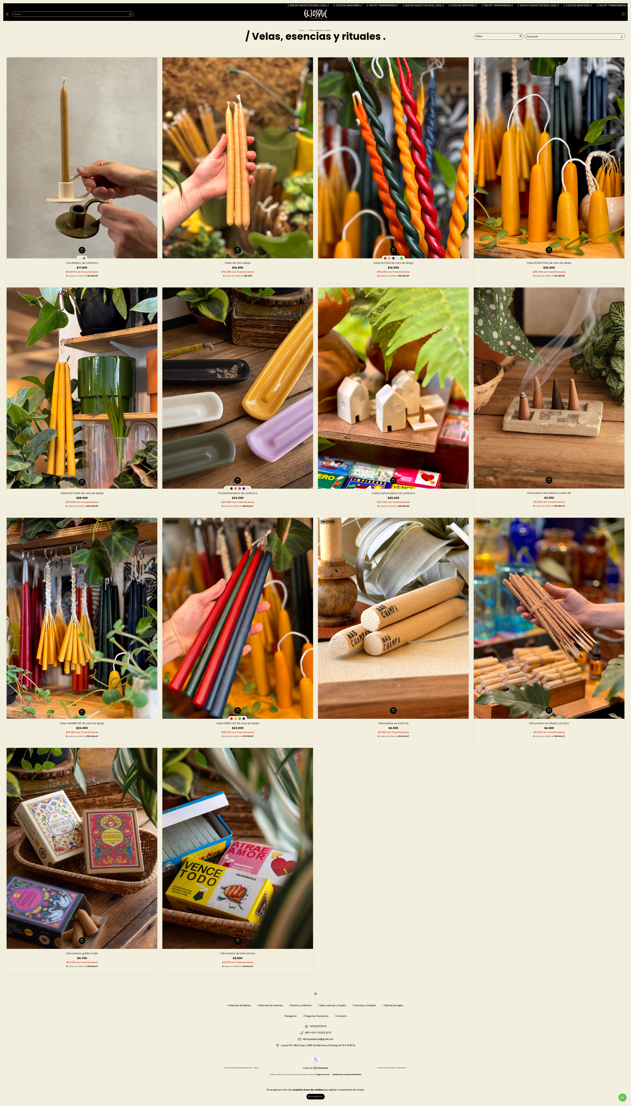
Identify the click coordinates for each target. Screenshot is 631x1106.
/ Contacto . (341, 1016)
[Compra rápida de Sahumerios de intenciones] (237, 940)
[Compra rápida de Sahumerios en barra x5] (393, 710)
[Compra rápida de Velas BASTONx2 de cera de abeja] (82, 482)
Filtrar (479, 36)
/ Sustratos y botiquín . (364, 1005)
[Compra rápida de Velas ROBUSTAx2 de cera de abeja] (549, 250)
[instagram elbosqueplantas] (315, 994)
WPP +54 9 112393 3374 (318, 1033)
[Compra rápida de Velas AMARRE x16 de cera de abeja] (82, 712)
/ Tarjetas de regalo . (393, 1005)
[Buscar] (130, 14)
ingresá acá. (323, 1074)
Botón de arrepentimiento (347, 1074)
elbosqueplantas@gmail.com (318, 1039)
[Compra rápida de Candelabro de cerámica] (82, 250)
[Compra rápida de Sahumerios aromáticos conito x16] (549, 480)
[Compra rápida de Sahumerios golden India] (82, 940)
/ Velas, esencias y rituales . (332, 1005)
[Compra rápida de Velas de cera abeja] (237, 250)
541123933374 (318, 1026)
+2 (248, 488)
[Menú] (7, 14)
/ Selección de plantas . (239, 1005)
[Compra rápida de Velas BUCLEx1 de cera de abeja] (393, 250)
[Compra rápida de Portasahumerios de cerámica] (237, 480)
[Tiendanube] (316, 1069)
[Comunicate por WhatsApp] (622, 1097)
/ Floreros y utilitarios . (301, 1005)
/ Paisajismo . (290, 1016)
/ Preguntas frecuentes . (316, 1016)
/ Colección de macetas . (270, 1005)
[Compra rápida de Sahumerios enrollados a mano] (549, 710)
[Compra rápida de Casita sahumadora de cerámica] (393, 480)
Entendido (315, 1096)
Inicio (301, 30)
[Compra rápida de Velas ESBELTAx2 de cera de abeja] (237, 710)
